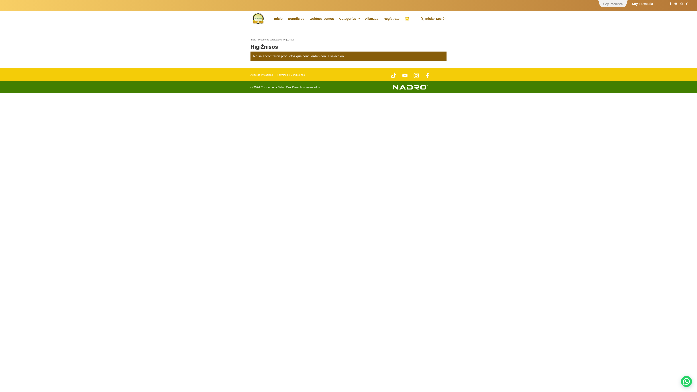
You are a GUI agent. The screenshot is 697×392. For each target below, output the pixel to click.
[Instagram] (681, 4)
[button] (686, 381)
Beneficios (296, 19)
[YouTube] (675, 4)
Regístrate (392, 19)
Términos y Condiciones (291, 75)
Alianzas (371, 19)
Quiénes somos (322, 19)
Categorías (347, 19)
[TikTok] (687, 4)
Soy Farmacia (642, 4)
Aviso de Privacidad (261, 75)
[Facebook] (670, 4)
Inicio (278, 19)
